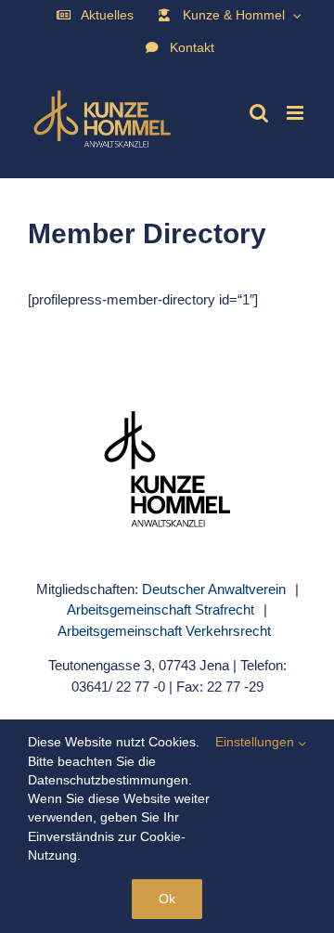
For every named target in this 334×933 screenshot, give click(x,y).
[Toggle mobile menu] (296, 113)
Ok (167, 899)
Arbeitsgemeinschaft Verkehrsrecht (164, 631)
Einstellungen (256, 742)
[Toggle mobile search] (259, 113)
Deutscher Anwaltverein (214, 589)
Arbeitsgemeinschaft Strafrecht (160, 609)
